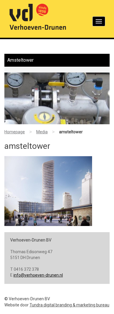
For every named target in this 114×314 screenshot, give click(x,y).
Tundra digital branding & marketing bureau (69, 305)
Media (42, 132)
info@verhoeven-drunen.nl (38, 275)
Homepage (14, 132)
